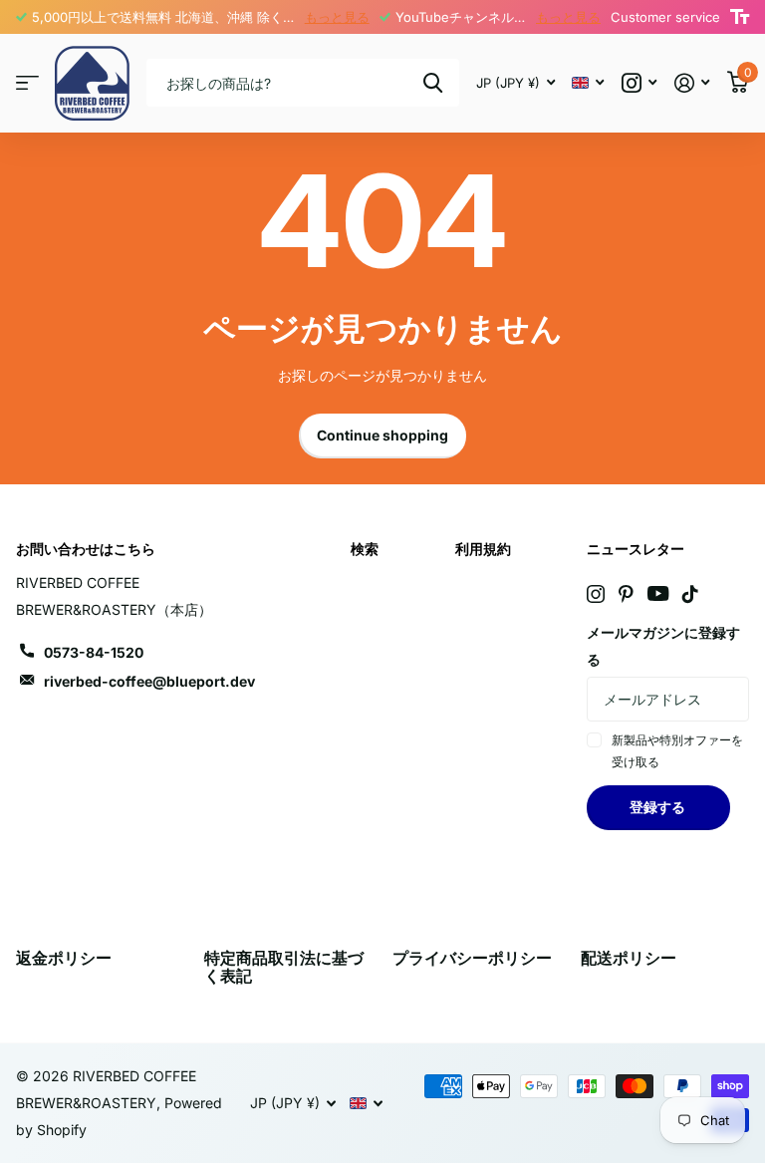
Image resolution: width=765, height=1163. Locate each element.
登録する (659, 806)
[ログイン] (691, 83)
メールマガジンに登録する (663, 646)
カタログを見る (27, 83)
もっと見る (337, 17)
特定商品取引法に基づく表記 (284, 967)
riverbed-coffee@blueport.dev (149, 681)
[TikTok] (690, 594)
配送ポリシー (628, 958)
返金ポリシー (64, 958)
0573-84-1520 (93, 652)
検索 (432, 83)
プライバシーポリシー (472, 958)
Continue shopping (382, 435)
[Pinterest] (626, 594)
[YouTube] (657, 593)
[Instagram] (596, 594)
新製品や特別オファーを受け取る (677, 750)
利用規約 (483, 548)
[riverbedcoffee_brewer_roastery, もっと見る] (639, 83)
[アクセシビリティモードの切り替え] (739, 17)
